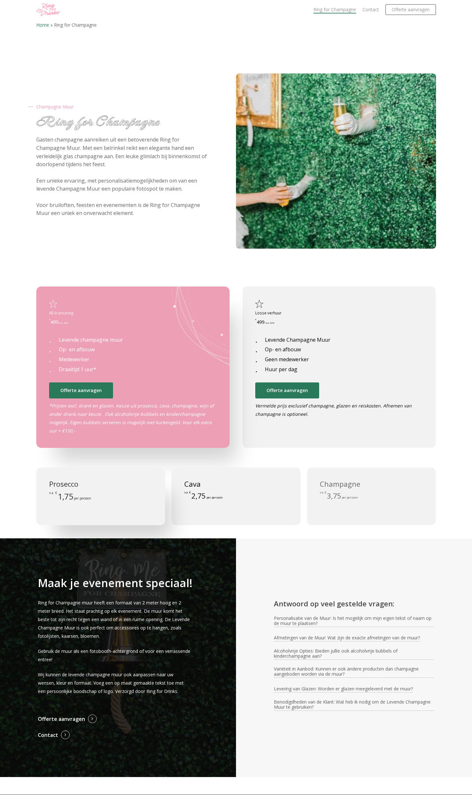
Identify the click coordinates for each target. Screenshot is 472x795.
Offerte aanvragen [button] (61, 718)
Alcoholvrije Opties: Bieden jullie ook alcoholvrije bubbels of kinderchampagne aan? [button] (336, 653)
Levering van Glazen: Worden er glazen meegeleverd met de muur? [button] (343, 688)
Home (42, 25)
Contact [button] (48, 735)
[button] (81, 390)
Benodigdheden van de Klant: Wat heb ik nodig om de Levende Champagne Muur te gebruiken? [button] (352, 704)
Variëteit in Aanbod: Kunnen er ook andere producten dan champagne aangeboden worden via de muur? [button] (346, 671)
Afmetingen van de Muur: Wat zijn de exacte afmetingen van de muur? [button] (347, 637)
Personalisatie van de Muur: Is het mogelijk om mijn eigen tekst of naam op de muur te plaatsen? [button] (353, 621)
